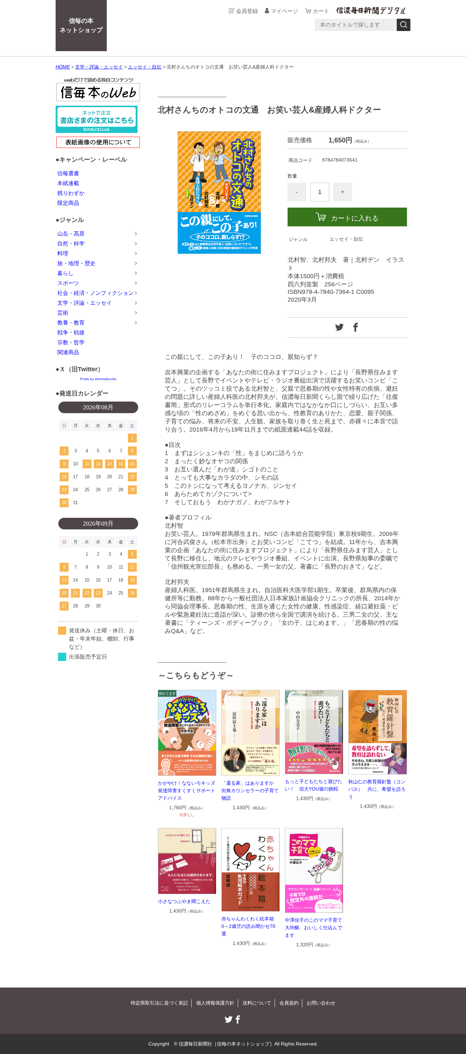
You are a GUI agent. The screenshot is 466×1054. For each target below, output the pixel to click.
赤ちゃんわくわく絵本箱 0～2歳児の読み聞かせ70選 (250, 926)
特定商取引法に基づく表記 (159, 1003)
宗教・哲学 (71, 342)
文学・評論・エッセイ (99, 67)
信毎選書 (68, 173)
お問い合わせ (321, 1003)
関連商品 (68, 352)
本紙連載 (68, 183)
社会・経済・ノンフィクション (95, 293)
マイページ (284, 11)
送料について (257, 1003)
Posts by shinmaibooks (98, 379)
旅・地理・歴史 (76, 263)
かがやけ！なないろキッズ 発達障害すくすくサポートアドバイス (187, 790)
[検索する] (403, 25)
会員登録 (247, 11)
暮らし (65, 273)
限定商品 (68, 203)
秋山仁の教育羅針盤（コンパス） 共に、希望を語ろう (377, 789)
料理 (62, 253)
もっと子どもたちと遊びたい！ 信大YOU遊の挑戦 (313, 785)
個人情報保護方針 (215, 1003)
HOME (63, 67)
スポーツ (68, 283)
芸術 (62, 313)
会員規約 (288, 1003)
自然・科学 (71, 243)
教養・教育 (71, 323)
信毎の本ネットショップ (81, 25)
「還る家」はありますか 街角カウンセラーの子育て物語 (250, 790)
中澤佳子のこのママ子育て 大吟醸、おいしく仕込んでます (314, 927)
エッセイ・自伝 (144, 67)
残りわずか (71, 193)
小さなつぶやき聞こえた (184, 901)
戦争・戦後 (71, 332)
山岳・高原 (71, 234)
